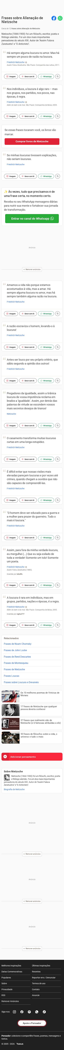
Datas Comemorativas (11, 971)
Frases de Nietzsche (14, 669)
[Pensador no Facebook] (22, 1012)
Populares (6, 977)
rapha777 (20, 614)
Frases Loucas (11, 675)
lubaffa (19, 574)
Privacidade (6, 989)
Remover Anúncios (10, 1001)
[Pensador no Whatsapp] (37, 1012)
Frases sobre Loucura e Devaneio (21, 682)
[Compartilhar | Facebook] (53, 18)
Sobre (4, 983)
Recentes (36, 971)
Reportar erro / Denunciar (44, 977)
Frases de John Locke (15, 650)
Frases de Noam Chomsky (17, 643)
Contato (36, 989)
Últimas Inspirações (41, 965)
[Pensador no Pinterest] (29, 1012)
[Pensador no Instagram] (14, 1012)
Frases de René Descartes (17, 656)
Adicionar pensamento (23, 756)
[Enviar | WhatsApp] (60, 18)
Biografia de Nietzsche (14, 789)
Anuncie (35, 995)
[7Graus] (20, 1044)
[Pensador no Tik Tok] (44, 1012)
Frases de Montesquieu (16, 663)
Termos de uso (38, 983)
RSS (3, 995)
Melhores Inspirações (11, 965)
